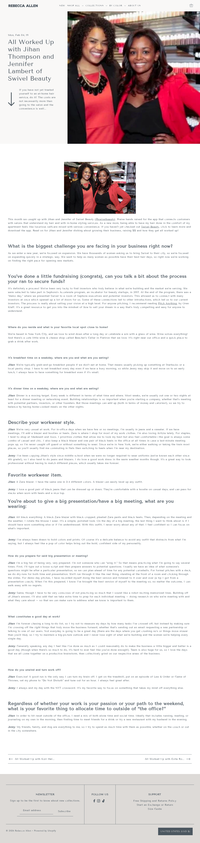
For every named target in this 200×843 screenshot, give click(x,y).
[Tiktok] (103, 801)
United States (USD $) (175, 831)
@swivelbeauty (105, 219)
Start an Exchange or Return (155, 804)
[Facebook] (94, 801)
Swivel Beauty (150, 226)
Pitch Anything (167, 303)
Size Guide (155, 808)
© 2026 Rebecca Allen (18, 830)
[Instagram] (98, 801)
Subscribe (64, 811)
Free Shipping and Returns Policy (154, 800)
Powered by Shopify (45, 830)
